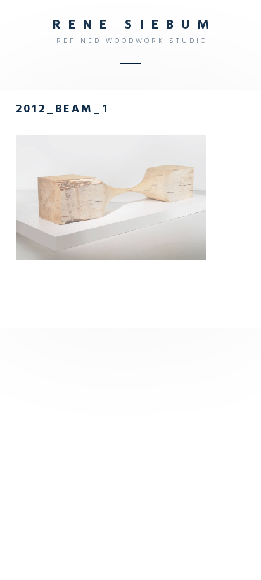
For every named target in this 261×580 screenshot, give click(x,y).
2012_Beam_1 (62, 110)
